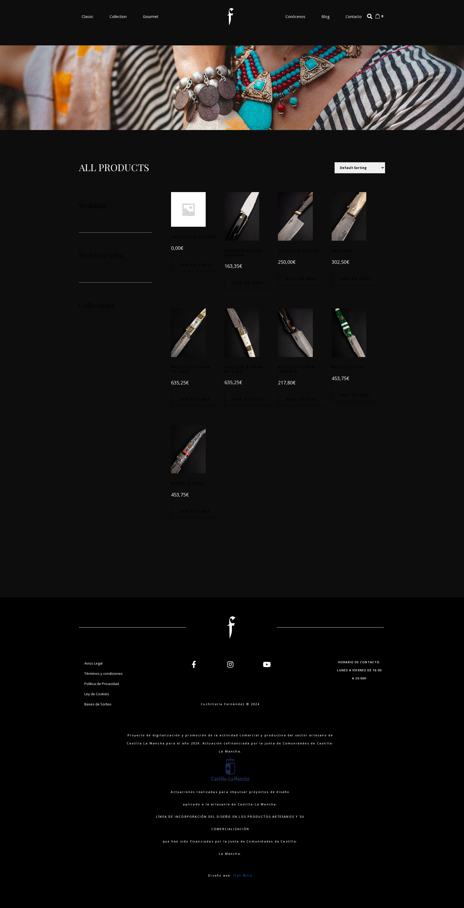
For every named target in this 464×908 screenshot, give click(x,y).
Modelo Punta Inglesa (296, 369)
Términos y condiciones (103, 673)
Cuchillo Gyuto (298, 250)
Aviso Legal (93, 663)
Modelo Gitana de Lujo (190, 369)
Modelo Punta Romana (243, 252)
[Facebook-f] (193, 664)
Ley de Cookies (96, 693)
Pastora (342, 250)
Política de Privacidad (101, 683)
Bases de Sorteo (97, 704)
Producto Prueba (193, 236)
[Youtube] (266, 664)
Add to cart (195, 264)
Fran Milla (242, 875)
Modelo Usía (348, 367)
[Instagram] (230, 664)
